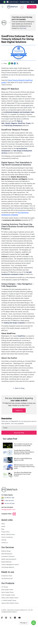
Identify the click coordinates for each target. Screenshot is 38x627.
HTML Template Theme (8, 595)
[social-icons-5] (2, 617)
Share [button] (5, 63)
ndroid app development (13, 125)
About (3, 523)
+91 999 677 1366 (24, 2)
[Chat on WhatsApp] (5, 2)
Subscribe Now (19, 433)
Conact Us (19, 410)
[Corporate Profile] (14, 514)
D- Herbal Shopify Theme (8, 600)
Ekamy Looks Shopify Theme (9, 597)
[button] (2, 7)
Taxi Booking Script (7, 578)
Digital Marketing (6, 562)
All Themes (4, 587)
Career (3, 526)
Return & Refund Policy (8, 534)
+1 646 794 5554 (13, 2)
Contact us (4, 542)
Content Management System (10, 564)
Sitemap (3, 540)
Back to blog (19, 388)
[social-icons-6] (6, 617)
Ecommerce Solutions (7, 556)
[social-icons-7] (10, 617)
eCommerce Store (6, 576)
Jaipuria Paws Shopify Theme (10, 603)
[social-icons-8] (15, 617)
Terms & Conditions (7, 537)
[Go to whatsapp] (33, 622)
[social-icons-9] (19, 617)
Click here (23, 28)
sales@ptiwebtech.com (8, 509)
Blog (2, 529)
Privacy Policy (5, 532)
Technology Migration (7, 567)
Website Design (6, 551)
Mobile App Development (8, 559)
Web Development (6, 553)
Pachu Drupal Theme (7, 592)
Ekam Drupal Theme (7, 589)
